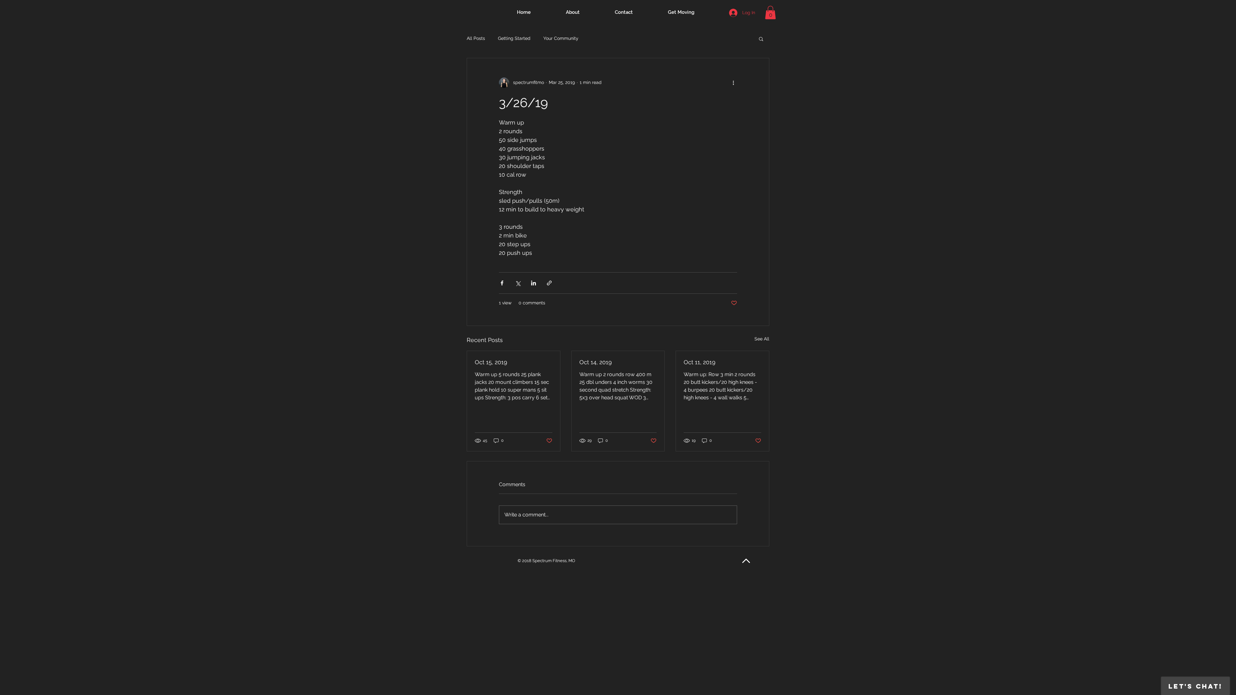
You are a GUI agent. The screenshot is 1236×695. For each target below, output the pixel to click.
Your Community (560, 38)
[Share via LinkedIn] (533, 283)
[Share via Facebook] (502, 283)
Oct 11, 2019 (700, 362)
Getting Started (514, 38)
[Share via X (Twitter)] (518, 283)
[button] (770, 12)
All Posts (476, 38)
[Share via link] (549, 283)
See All (761, 338)
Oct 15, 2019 (491, 362)
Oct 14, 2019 (595, 362)
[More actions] (733, 83)
